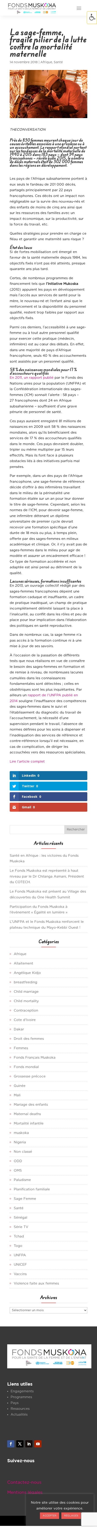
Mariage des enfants (31, 1104)
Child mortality (26, 1001)
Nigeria (20, 1142)
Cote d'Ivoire (25, 1020)
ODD (18, 1161)
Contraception (26, 1010)
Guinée (19, 1086)
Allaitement (23, 963)
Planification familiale (32, 1189)
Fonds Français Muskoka (34, 1057)
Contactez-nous (24, 1482)
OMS (18, 1170)
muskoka (21, 1133)
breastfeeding (25, 982)
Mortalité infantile (29, 1123)
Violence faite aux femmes (36, 1283)
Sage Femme (25, 1198)
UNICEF (20, 1264)
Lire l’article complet (27, 761)
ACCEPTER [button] (49, 1515)
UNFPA (20, 1255)
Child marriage (26, 991)
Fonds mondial (26, 1067)
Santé (58, 62)
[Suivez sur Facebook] (10, 1443)
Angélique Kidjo (27, 973)
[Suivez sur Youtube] (38, 1443)
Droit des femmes (29, 1038)
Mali (17, 1095)
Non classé (23, 1151)
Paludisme (22, 1180)
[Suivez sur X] (19, 1443)
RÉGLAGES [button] (71, 1515)
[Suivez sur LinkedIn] (28, 1443)
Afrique (46, 62)
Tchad (19, 1236)
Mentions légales (24, 1492)
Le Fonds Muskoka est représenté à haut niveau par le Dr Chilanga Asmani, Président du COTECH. (47, 876)
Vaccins (20, 1274)
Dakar (19, 1029)
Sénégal (20, 1217)
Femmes (21, 1048)
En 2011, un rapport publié (31, 377)
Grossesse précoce (30, 1076)
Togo (18, 1246)
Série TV (21, 1227)
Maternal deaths (27, 1114)
